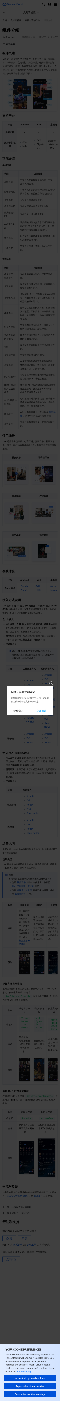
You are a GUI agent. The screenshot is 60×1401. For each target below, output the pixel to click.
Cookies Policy (24, 1371)
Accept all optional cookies (30, 1378)
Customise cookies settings (30, 1394)
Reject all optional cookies (30, 1386)
